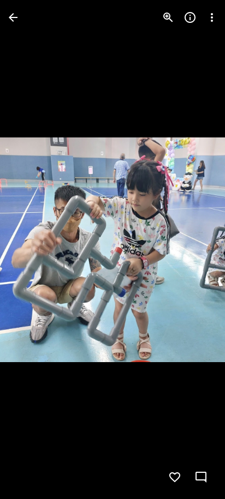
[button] (30, 250)
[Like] (174, 477)
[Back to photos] (13, 17)
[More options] (212, 17)
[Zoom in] (168, 17)
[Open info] (190, 17)
